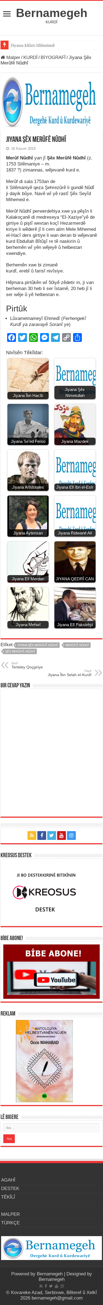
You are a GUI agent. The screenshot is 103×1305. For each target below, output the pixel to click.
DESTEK (10, 1188)
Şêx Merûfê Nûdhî (20, 651)
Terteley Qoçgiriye (27, 665)
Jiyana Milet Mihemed (32, 45)
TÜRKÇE (10, 1222)
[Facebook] (41, 835)
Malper (12, 57)
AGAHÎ (8, 1180)
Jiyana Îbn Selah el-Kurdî (69, 673)
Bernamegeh (51, 12)
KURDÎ (30, 57)
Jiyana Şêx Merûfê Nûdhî (37, 645)
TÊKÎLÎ (8, 1197)
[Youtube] (61, 835)
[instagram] (71, 835)
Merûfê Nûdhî (77, 645)
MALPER (10, 1214)
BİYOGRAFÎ (53, 57)
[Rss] (31, 835)
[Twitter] (51, 835)
